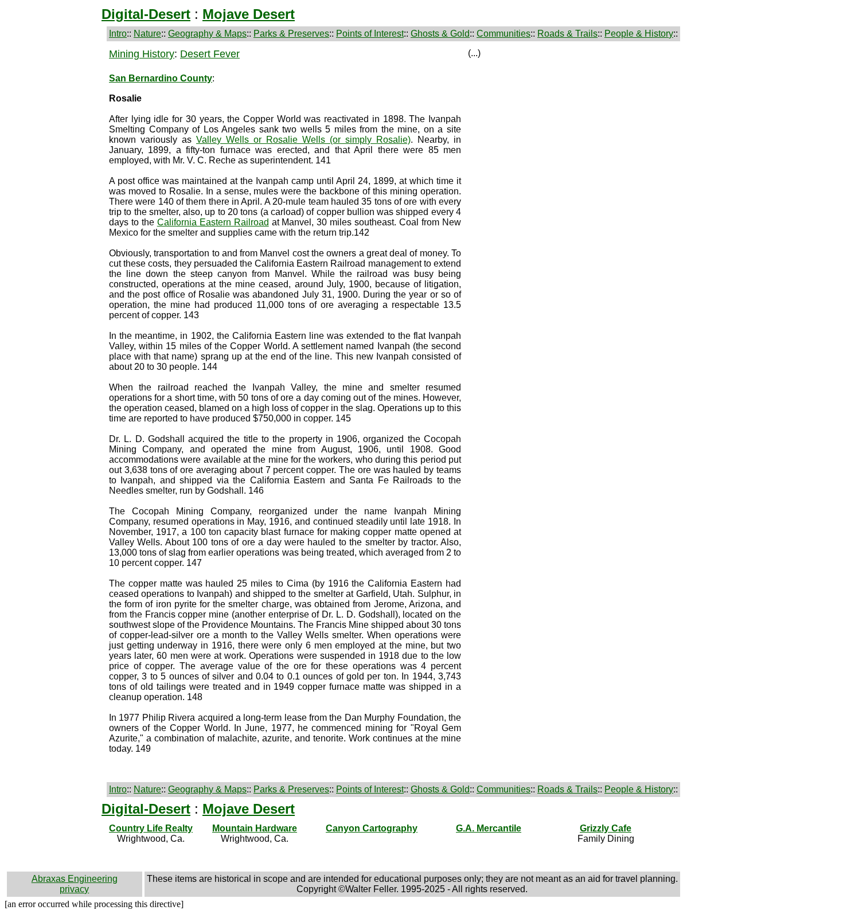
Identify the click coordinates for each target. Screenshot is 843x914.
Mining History (141, 54)
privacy (74, 889)
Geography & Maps (207, 33)
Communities (503, 33)
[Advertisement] (55, 220)
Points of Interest (370, 33)
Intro (118, 33)
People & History (638, 33)
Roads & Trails (567, 33)
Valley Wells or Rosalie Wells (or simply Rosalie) (303, 139)
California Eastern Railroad (213, 222)
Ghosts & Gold (440, 33)
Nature (147, 33)
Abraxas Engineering (75, 879)
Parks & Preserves (291, 33)
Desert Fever (210, 54)
